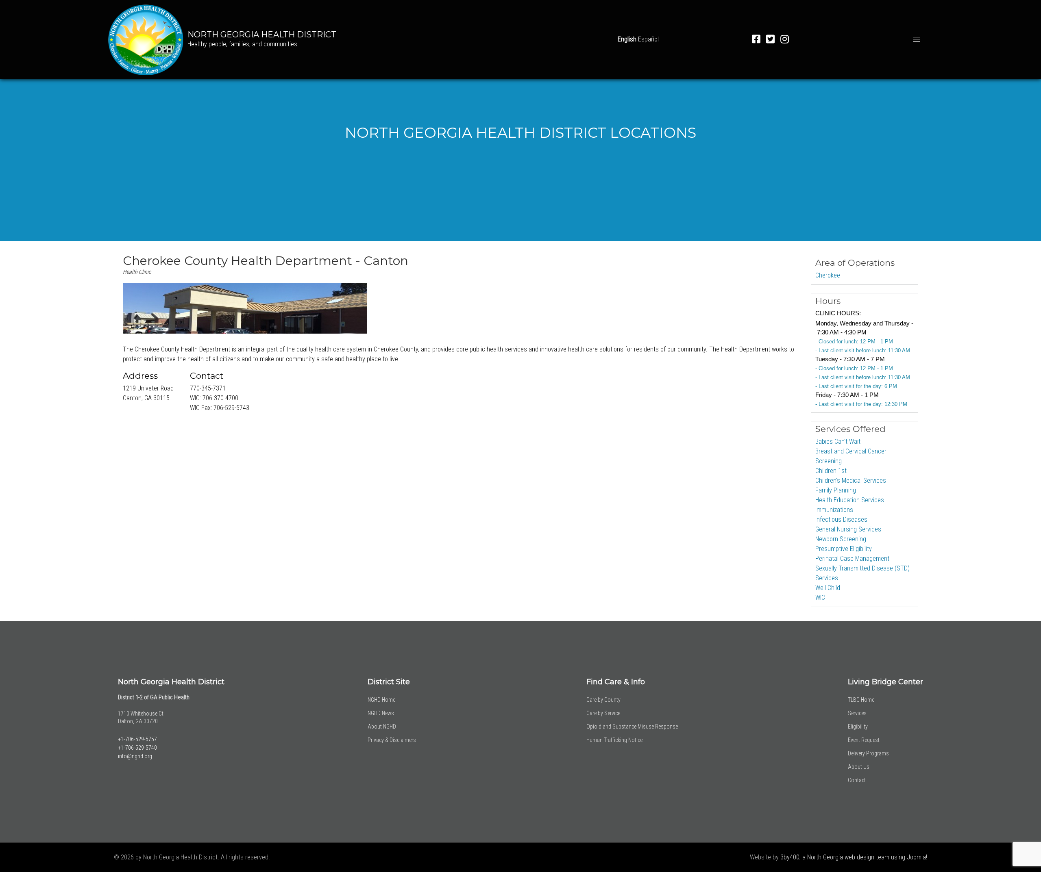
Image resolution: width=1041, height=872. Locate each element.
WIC (820, 597)
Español (648, 39)
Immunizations (834, 510)
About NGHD (382, 726)
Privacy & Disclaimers (392, 740)
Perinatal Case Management (852, 558)
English (627, 39)
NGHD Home (381, 699)
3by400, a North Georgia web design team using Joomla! (853, 857)
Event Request (864, 740)
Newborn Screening (840, 539)
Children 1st (831, 471)
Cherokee (827, 275)
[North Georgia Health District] (145, 38)
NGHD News (381, 713)
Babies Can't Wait (837, 441)
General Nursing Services (848, 529)
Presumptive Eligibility (843, 549)
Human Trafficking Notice (614, 740)
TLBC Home (861, 699)
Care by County (603, 699)
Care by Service (603, 713)
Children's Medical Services (850, 480)
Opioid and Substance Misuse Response (632, 726)
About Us (858, 767)
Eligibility (858, 726)
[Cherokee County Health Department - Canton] (245, 308)
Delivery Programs (868, 753)
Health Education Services (849, 500)
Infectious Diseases (841, 519)
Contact (857, 780)
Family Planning (835, 490)
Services (857, 713)
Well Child (827, 588)
